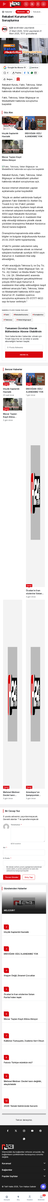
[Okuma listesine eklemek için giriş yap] (18, 79)
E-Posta (7, 858)
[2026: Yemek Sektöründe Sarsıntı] (24, 1098)
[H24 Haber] (15, 4)
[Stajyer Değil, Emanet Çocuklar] (24, 968)
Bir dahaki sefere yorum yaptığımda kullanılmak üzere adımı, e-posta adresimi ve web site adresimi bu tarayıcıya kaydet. (24, 869)
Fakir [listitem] (6, 315)
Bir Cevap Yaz (12, 811)
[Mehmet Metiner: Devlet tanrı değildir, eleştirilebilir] (12, 699)
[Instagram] (24, 1131)
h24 (11, 27)
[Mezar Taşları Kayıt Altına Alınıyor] (12, 151)
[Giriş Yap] (38, 4)
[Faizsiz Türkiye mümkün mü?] (24, 1055)
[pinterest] (40, 1131)
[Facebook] (8, 1131)
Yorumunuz (16, 825)
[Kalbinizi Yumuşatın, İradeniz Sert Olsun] (24, 1033)
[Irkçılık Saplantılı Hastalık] (12, 127)
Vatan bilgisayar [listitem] (24, 320)
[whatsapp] (24, 1139)
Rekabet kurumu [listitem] (21, 315)
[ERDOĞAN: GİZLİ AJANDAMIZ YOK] (35, 127)
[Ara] (26, 4)
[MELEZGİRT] (24, 903)
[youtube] (32, 1131)
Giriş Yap (29, 877)
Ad (5, 847)
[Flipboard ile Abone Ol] (34, 68)
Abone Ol (24, 355)
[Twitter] (16, 1131)
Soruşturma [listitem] (38, 315)
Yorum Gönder (11, 877)
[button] (32, 4)
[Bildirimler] (43, 4)
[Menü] (4, 4)
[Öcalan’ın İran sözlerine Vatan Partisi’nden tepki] (35, 498)
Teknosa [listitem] (8, 320)
